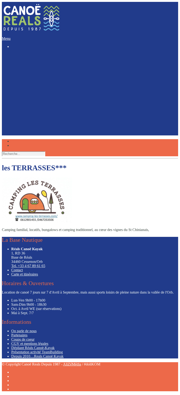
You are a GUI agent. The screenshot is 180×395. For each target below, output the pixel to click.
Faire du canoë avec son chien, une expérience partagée (62, 116)
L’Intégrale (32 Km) (36, 74)
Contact (17, 270)
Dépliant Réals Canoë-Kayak (33, 348)
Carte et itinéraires (24, 274)
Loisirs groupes (21, 81)
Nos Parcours (19, 57)
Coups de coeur (21, 112)
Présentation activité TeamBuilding (37, 352)
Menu (6, 39)
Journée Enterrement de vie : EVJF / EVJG (53, 90)
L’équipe (17, 105)
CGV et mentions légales (29, 344)
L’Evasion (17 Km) (35, 70)
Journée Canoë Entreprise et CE (44, 94)
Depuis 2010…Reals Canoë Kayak (37, 356)
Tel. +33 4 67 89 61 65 (28, 266)
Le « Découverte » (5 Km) (40, 61)
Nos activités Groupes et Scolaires (46, 85)
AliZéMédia (72, 364)
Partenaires (19, 335)
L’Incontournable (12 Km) (40, 66)
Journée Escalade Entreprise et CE (46, 98)
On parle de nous (24, 331)
